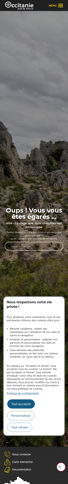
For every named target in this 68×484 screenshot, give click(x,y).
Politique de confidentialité (23, 393)
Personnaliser (21, 416)
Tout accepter (21, 404)
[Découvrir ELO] (61, 467)
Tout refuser (19, 427)
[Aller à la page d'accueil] (19, 5)
